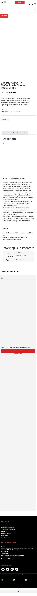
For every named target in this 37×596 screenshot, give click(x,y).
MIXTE (2, 346)
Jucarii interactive (15, 111)
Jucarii (8, 111)
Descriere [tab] (6, 133)
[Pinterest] (12, 569)
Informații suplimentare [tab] (19, 133)
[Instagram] (16, 569)
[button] (2, 2)
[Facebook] (3, 569)
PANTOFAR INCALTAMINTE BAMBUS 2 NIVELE (15, 347)
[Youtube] (7, 569)
